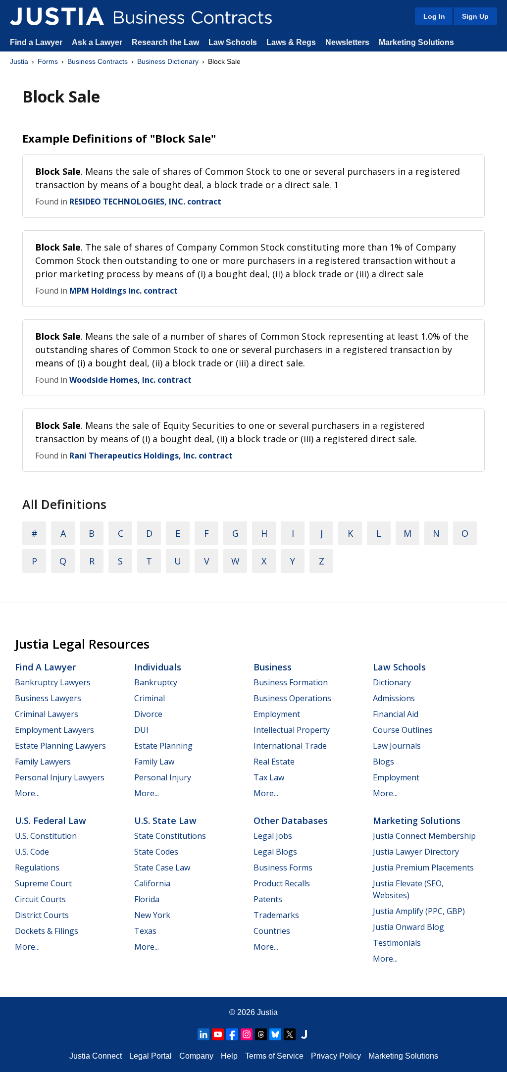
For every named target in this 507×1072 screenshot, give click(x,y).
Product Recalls (282, 883)
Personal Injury (162, 777)
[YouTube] (218, 1034)
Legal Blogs (275, 851)
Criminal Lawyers (46, 714)
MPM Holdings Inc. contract (123, 290)
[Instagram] (247, 1034)
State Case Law (162, 867)
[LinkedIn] (203, 1034)
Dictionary (392, 682)
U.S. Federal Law (50, 820)
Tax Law (269, 777)
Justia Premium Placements (423, 867)
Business (273, 667)
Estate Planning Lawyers (60, 745)
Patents (268, 899)
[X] (290, 1034)
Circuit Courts (40, 899)
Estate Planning (163, 745)
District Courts (42, 915)
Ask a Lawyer (98, 42)
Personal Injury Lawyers (59, 777)
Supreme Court (43, 883)
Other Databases (291, 820)
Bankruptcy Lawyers (53, 682)
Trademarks (276, 915)
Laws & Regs (291, 42)
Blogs (383, 761)
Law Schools (232, 42)
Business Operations (292, 698)
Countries (272, 930)
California (152, 883)
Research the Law (165, 42)
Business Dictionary (168, 61)
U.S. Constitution (46, 835)
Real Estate (274, 761)
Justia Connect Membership (424, 835)
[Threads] (261, 1034)
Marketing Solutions (416, 42)
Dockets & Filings (46, 930)
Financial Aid (395, 714)
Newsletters (347, 42)
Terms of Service (274, 1056)
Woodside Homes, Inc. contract (130, 379)
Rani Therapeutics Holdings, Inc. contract (151, 455)
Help (229, 1056)
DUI (141, 729)
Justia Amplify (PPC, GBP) (419, 911)
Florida (146, 899)
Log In (434, 16)
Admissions (394, 698)
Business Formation (291, 682)
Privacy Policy (336, 1056)
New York (152, 915)
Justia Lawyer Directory (416, 851)
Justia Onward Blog (408, 926)
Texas (145, 930)
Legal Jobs (273, 835)
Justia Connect (95, 1056)
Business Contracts (97, 61)
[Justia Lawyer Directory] (304, 1034)
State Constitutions (170, 835)
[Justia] (57, 16)
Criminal (149, 698)
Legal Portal (150, 1056)
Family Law (154, 761)
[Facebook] (232, 1034)
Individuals (157, 667)
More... (27, 793)
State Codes (156, 851)
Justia (19, 61)
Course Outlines (403, 729)
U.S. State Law (165, 820)
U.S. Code (32, 851)
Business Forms (283, 867)
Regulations (37, 867)
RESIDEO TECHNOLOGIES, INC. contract (145, 201)
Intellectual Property (292, 729)
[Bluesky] (275, 1034)
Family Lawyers (43, 761)
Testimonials (397, 942)
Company (196, 1056)
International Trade (290, 745)
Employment (277, 714)
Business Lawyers (48, 698)
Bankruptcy (155, 682)
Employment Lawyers (54, 729)
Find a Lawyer (36, 42)
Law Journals (397, 745)
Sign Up (475, 16)
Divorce (148, 714)
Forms (48, 61)
